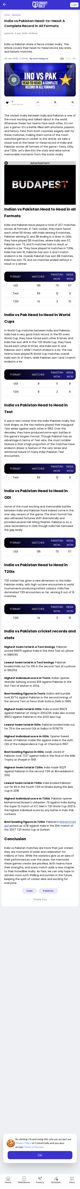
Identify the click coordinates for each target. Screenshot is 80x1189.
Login (74, 4)
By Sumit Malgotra (39, 58)
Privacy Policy (23, 1143)
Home (7, 15)
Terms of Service (34, 1146)
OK (40, 1155)
